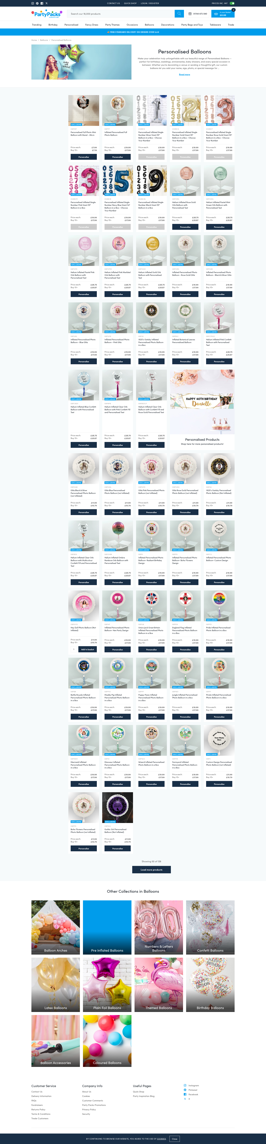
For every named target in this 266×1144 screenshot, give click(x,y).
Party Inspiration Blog (144, 1096)
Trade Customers (39, 1118)
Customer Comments (92, 1100)
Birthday (53, 24)
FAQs (33, 1100)
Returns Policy (38, 1109)
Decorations (167, 24)
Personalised (71, 24)
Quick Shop (130, 3)
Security (86, 1113)
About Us (86, 1091)
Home (34, 40)
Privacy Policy (89, 1109)
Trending (36, 24)
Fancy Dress (91, 24)
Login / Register (150, 3)
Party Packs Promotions (94, 1105)
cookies (161, 1138)
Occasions (132, 24)
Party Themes (112, 24)
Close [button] (174, 1138)
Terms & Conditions (40, 1113)
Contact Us (113, 3)
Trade (231, 24)
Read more (184, 74)
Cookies (86, 1096)
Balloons (149, 24)
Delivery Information (41, 1096)
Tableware (215, 24)
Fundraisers (37, 1105)
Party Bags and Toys (192, 24)
